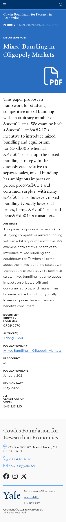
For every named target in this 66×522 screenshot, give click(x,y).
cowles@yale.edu (22, 466)
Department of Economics (39, 491)
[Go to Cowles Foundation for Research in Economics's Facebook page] (6, 476)
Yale (12, 495)
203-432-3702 (20, 459)
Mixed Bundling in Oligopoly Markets (32, 350)
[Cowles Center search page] (61, 5)
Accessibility (31, 497)
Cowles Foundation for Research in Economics (27, 16)
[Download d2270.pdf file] (53, 76)
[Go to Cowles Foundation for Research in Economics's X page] (24, 476)
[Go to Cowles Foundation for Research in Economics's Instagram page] (15, 476)
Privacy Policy (32, 502)
